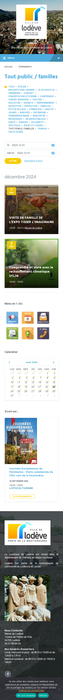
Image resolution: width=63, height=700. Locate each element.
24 (12, 391)
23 (53, 386)
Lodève (31, 43)
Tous (11, 86)
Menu (11, 57)
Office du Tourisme (22, 488)
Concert (29, 93)
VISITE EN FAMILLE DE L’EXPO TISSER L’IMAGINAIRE (31, 220)
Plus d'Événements (22, 496)
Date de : (11, 153)
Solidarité (37, 122)
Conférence (47, 96)
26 (25, 391)
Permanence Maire (18, 116)
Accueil (9, 67)
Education (14, 103)
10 (12, 382)
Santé (11, 122)
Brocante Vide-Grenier (21, 90)
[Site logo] (31, 38)
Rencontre (39, 116)
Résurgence (15, 119)
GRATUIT (49, 109)
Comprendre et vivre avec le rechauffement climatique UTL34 (31, 272)
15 (46, 382)
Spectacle (14, 125)
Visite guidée (15, 132)
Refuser (43, 695)
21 (39, 386)
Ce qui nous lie (46, 90)
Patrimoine (39, 112)
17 (12, 386)
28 (18, 373)
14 (39, 382)
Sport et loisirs (33, 125)
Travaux (42, 128)
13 (32, 382)
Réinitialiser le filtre (33, 161)
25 (18, 391)
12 (25, 382)
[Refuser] (59, 688)
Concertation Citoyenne (22, 96)
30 (32, 373)
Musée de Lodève (33, 228)
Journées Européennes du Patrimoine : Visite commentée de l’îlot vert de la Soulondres (31, 472)
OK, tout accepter (26, 695)
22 (46, 386)
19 (25, 386)
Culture (37, 99)
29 (25, 373)
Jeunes (12, 112)
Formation (35, 109)
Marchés (25, 112)
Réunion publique (36, 119)
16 (53, 382)
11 (18, 382)
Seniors (23, 122)
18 (18, 386)
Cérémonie (14, 93)
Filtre (13, 160)
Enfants (28, 103)
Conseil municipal (18, 99)
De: (8, 145)
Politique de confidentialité (31, 690)
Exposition (14, 106)
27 (12, 373)
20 (32, 386)
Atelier (22, 86)
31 (39, 373)
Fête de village (17, 109)
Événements (25, 67)
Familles (45, 106)
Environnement (46, 103)
